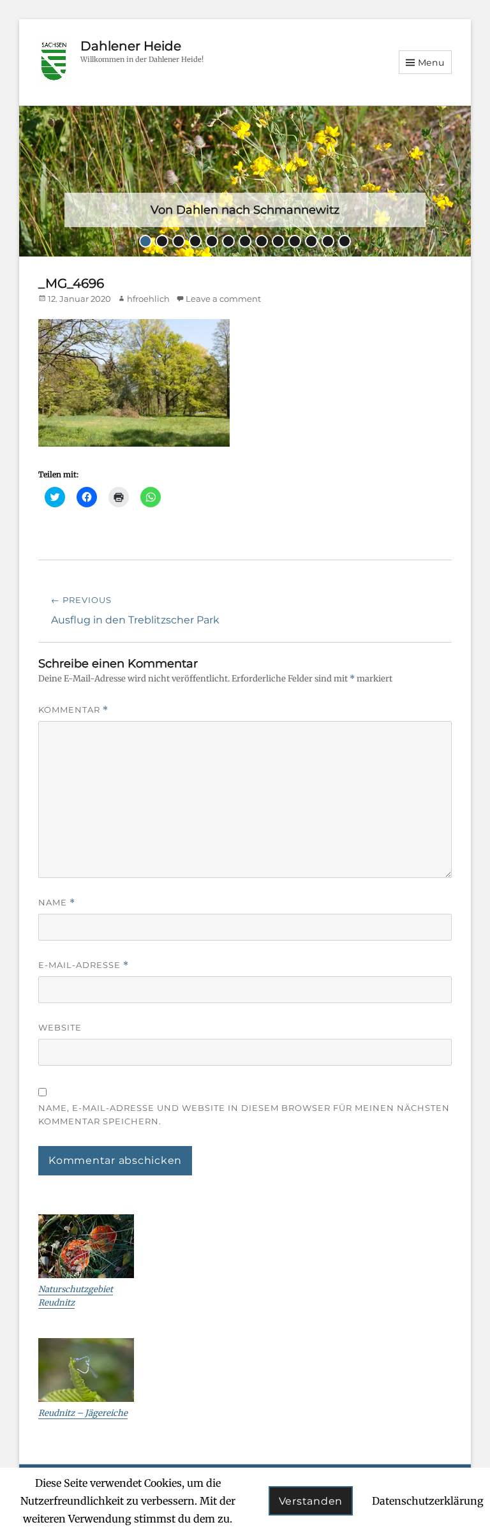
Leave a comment (223, 299)
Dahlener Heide (130, 46)
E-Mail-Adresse (83, 965)
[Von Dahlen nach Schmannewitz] (245, 180)
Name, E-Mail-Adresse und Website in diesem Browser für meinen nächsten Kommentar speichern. (244, 1114)
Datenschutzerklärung (428, 1500)
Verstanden (311, 1501)
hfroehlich (148, 299)
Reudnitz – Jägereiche (83, 1413)
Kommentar (73, 709)
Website (60, 1027)
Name (56, 902)
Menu (431, 62)
